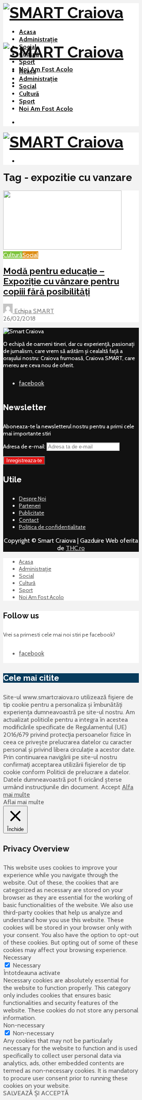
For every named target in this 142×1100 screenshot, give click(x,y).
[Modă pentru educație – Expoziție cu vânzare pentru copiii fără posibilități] (62, 247)
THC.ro (75, 548)
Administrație (38, 39)
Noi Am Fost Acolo (46, 69)
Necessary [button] (17, 957)
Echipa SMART (33, 311)
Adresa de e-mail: (25, 446)
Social (27, 86)
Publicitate (31, 512)
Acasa (27, 31)
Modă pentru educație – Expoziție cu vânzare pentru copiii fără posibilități (61, 281)
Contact (29, 519)
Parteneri (30, 505)
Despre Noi (32, 498)
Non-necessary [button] (24, 1025)
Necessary (27, 965)
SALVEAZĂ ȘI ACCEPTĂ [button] (36, 1093)
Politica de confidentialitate (52, 526)
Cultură (29, 93)
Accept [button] (110, 787)
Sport (27, 61)
